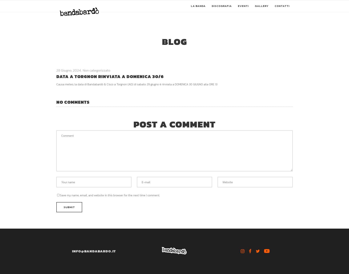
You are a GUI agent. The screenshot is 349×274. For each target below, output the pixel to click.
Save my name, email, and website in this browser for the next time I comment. (110, 195)
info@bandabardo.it (94, 251)
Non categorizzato (96, 70)
